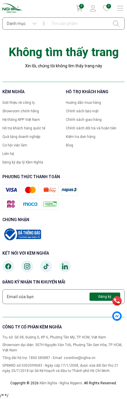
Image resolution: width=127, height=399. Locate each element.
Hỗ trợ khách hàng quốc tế (23, 128)
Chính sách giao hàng (84, 120)
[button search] (116, 23)
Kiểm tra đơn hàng (80, 137)
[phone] (117, 300)
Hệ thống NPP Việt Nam (21, 120)
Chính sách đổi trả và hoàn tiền (91, 128)
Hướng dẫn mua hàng (83, 103)
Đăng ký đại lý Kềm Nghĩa (22, 162)
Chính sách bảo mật (82, 111)
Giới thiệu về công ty (18, 103)
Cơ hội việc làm (14, 145)
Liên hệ (8, 154)
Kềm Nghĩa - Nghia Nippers (61, 383)
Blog (69, 145)
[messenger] (117, 316)
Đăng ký (104, 297)
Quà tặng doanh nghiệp (21, 137)
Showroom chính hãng (20, 111)
